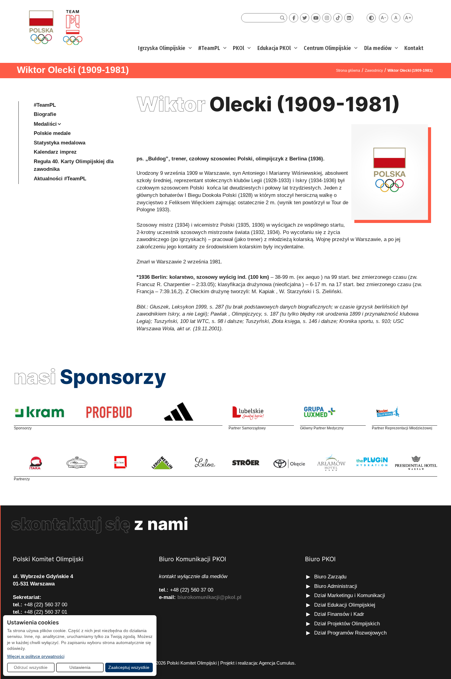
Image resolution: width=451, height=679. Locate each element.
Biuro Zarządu (330, 577)
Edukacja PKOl (274, 48)
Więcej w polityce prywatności (35, 656)
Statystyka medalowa (59, 143)
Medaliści (45, 124)
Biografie (45, 114)
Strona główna (348, 70)
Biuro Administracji (335, 586)
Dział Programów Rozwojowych (350, 633)
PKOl (238, 48)
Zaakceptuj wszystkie (128, 667)
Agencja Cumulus (277, 663)
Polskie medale (52, 133)
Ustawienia (80, 667)
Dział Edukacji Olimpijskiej (344, 605)
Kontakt (413, 48)
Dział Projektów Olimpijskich (347, 624)
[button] (189, 48)
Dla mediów (377, 48)
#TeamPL (209, 48)
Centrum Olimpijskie (327, 48)
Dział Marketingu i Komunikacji (349, 595)
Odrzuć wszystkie (31, 667)
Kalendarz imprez (55, 152)
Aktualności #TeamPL (60, 179)
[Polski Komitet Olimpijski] (55, 27)
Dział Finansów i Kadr (340, 614)
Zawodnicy (374, 70)
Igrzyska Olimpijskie (161, 48)
